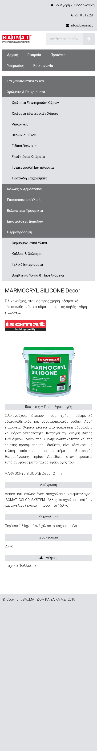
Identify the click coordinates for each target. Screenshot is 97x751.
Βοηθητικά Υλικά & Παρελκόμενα (38, 275)
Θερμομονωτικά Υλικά (29, 243)
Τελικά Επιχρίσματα (27, 264)
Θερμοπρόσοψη (19, 232)
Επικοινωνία (43, 66)
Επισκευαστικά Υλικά (23, 200)
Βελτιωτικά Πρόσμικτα (25, 211)
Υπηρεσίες (15, 66)
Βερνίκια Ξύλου (24, 135)
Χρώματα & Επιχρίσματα (26, 92)
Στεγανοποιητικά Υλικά (25, 81)
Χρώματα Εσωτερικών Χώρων (35, 103)
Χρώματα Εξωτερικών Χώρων (35, 113)
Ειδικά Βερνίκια (24, 146)
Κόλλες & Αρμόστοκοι (24, 189)
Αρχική (12, 55)
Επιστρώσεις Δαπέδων (25, 221)
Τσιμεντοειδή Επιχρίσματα (33, 167)
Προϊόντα (57, 55)
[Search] (89, 39)
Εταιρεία (34, 55)
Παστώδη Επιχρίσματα (29, 178)
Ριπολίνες (20, 124)
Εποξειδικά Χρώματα (28, 157)
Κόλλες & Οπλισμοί (27, 254)
